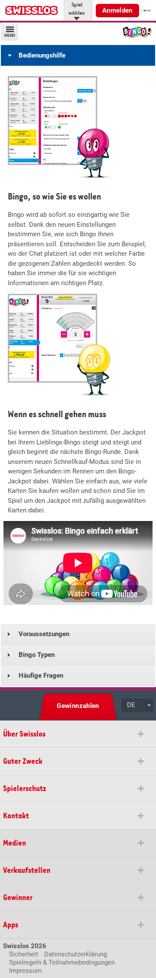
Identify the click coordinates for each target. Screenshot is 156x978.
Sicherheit (23, 954)
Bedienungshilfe (42, 55)
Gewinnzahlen (78, 706)
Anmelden (117, 10)
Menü (9, 35)
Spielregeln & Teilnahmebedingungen (62, 962)
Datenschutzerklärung (75, 954)
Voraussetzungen (44, 634)
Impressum (25, 971)
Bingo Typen (37, 655)
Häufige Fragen (41, 675)
